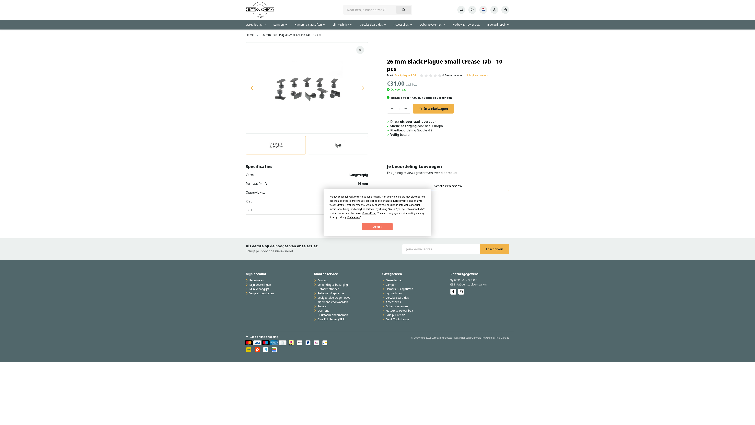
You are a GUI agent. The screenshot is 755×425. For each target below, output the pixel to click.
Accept (377, 226)
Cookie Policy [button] (369, 213)
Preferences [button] (353, 217)
